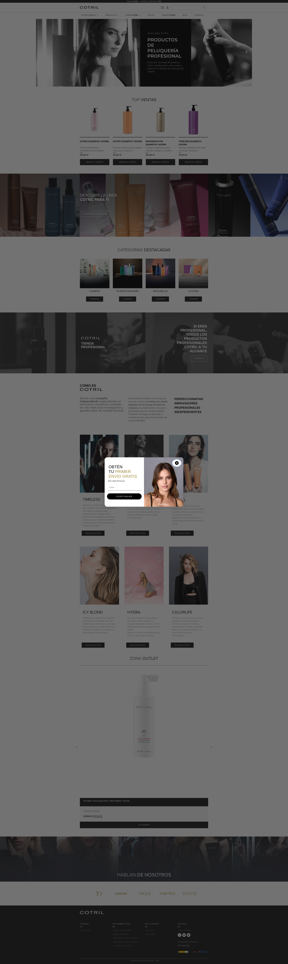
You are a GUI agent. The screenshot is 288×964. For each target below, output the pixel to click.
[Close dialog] (177, 463)
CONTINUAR (124, 496)
